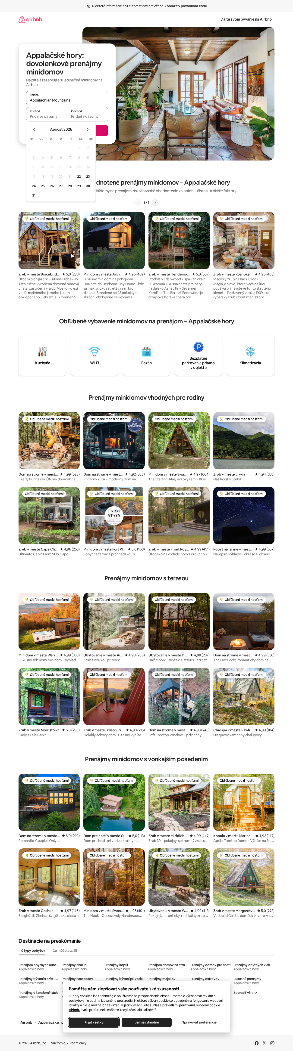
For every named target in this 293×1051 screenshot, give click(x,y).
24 (34, 186)
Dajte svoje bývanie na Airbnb (246, 19)
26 (52, 186)
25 (43, 186)
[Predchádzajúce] (138, 202)
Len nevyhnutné (146, 1022)
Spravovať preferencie (199, 1022)
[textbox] (46, 116)
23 (88, 176)
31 (33, 195)
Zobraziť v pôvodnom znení (186, 6)
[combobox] (67, 100)
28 (70, 186)
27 (61, 186)
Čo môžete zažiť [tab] (65, 951)
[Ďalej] (155, 202)
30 (88, 186)
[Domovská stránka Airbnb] (30, 19)
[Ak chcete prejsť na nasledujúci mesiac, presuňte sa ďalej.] (87, 129)
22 (79, 176)
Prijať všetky (93, 1022)
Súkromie (58, 1043)
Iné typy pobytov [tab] (32, 951)
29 (79, 186)
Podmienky (78, 1043)
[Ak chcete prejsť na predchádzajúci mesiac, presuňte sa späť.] (34, 129)
